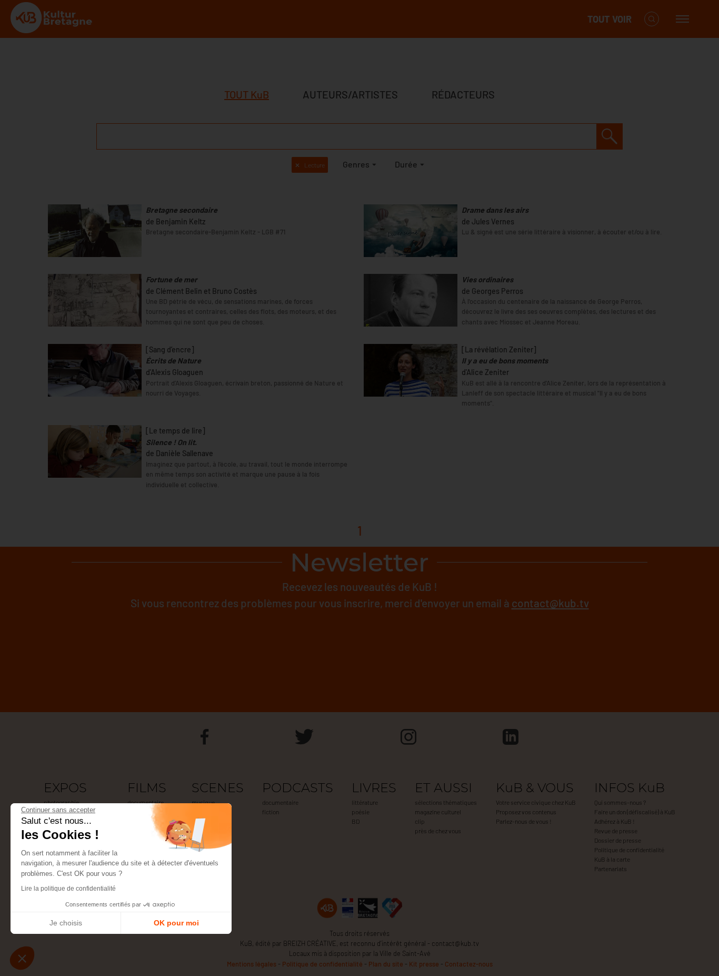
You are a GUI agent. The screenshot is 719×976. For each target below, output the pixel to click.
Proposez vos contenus (526, 811)
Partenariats (610, 868)
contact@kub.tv (550, 602)
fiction (270, 811)
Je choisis (65, 923)
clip (420, 821)
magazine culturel (438, 811)
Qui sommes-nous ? (620, 802)
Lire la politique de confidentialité (68, 888)
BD (355, 821)
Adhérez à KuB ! (614, 821)
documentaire (145, 802)
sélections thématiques (446, 802)
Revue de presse (615, 830)
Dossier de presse (617, 840)
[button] (22, 958)
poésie (361, 811)
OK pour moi (176, 923)
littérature (365, 802)
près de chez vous (438, 830)
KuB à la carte (612, 859)
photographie (61, 802)
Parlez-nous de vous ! (524, 821)
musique (203, 802)
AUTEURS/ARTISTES (350, 94)
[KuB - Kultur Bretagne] (53, 19)
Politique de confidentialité (629, 849)
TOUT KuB (246, 94)
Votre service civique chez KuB (536, 802)
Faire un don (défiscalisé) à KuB (634, 811)
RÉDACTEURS (463, 94)
